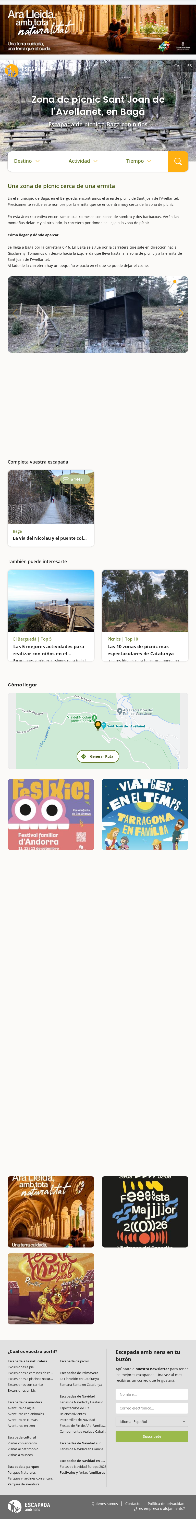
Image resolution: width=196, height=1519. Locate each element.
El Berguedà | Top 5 (32, 639)
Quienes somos (105, 1503)
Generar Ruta (101, 756)
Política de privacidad (166, 1503)
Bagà (17, 531)
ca (177, 65)
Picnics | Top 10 (122, 639)
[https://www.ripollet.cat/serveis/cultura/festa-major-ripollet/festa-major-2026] (51, 1288)
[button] (174, 281)
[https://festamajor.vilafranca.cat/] (145, 1211)
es (189, 65)
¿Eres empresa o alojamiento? (159, 1508)
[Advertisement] (98, 404)
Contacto (132, 1503)
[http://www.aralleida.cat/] (98, 30)
